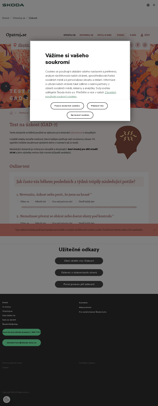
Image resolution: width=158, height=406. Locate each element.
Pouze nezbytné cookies (67, 106)
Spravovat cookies (80, 115)
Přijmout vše (97, 106)
